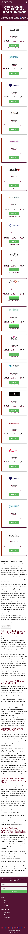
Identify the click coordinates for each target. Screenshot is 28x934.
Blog (5, 900)
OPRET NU (14, 45)
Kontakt (6, 902)
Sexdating (6, 919)
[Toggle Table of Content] (7, 626)
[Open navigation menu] (26, 2)
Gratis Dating (7, 912)
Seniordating (7, 917)
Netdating (6, 914)
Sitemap (6, 905)
